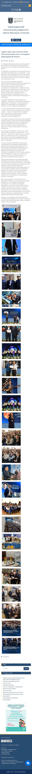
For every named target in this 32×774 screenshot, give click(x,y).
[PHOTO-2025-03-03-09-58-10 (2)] (11, 212)
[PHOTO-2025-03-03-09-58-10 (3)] (11, 230)
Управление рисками (8, 685)
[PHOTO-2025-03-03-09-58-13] (11, 576)
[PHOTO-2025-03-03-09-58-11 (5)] (11, 334)
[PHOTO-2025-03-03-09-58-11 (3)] (11, 299)
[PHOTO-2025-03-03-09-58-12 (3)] (11, 455)
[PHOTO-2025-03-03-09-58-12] (11, 524)
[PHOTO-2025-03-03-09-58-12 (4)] (11, 472)
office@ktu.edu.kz (25, 2)
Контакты (3, 748)
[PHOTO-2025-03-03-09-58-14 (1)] (11, 594)
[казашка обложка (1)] (11, 646)
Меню (18, 40)
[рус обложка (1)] (11, 628)
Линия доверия (7, 699)
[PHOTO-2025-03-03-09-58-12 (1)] (11, 420)
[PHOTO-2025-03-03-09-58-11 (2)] (11, 282)
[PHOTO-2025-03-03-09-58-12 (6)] (11, 507)
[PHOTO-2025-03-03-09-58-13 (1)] (11, 542)
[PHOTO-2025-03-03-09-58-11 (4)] (11, 316)
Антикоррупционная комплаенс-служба (13, 694)
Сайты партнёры (7, 690)
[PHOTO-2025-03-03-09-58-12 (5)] (11, 490)
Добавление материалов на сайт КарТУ (13, 692)
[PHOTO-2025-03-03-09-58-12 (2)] (11, 438)
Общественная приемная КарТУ (11, 681)
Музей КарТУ (6, 696)
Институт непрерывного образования (12, 686)
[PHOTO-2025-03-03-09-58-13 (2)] (11, 559)
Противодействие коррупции (10, 698)
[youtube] (17, 10)
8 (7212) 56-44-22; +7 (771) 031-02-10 (11, 2)
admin (12, 61)
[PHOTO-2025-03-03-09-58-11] (11, 403)
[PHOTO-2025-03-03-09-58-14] (11, 611)
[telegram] (20, 10)
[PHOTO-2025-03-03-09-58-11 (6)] (11, 351)
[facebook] (12, 10)
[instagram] (15, 10)
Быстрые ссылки (6, 5)
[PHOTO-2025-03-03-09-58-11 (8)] (11, 386)
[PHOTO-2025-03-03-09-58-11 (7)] (11, 368)
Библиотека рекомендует (9, 688)
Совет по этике (7, 683)
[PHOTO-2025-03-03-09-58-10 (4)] (11, 247)
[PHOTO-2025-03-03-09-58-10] (11, 264)
